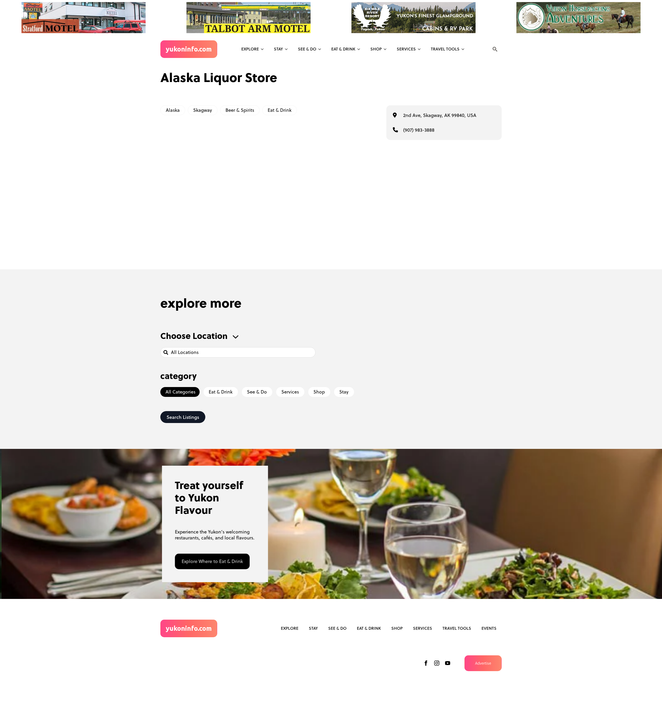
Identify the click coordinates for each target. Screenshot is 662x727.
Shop (376, 49)
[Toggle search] (495, 49)
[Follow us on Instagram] (437, 663)
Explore (250, 49)
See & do (307, 49)
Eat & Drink (343, 49)
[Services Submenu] (421, 49)
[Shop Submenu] (387, 49)
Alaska (173, 110)
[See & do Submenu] (321, 49)
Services (406, 49)
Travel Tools (445, 49)
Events (489, 628)
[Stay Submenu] (288, 49)
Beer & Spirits (239, 110)
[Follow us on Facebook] (426, 663)
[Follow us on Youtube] (448, 663)
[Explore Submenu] (264, 49)
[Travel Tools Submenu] (464, 49)
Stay (278, 49)
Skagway (202, 110)
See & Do (337, 628)
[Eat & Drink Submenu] (360, 49)
